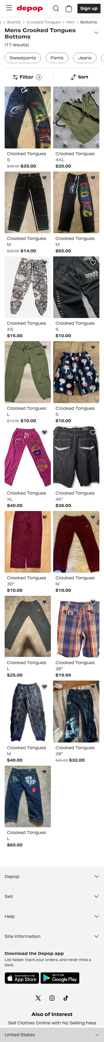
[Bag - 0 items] (68, 9)
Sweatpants (23, 57)
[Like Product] (44, 93)
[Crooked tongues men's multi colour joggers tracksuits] (28, 287)
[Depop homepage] (30, 8)
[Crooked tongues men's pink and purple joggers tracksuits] (28, 457)
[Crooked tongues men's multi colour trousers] (28, 117)
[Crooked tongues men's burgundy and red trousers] (28, 542)
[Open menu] (9, 7)
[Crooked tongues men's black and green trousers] (28, 202)
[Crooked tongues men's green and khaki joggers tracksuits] (28, 372)
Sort (83, 77)
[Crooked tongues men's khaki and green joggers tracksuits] (76, 117)
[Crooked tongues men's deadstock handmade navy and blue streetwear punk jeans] (76, 711)
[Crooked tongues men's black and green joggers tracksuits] (76, 287)
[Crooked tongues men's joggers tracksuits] (28, 711)
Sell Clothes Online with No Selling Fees (52, 1023)
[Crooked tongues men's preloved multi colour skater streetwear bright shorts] (76, 626)
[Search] (56, 8)
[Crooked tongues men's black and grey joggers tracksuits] (76, 202)
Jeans (85, 57)
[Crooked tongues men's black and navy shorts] (76, 372)
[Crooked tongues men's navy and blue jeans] (76, 457)
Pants (57, 57)
